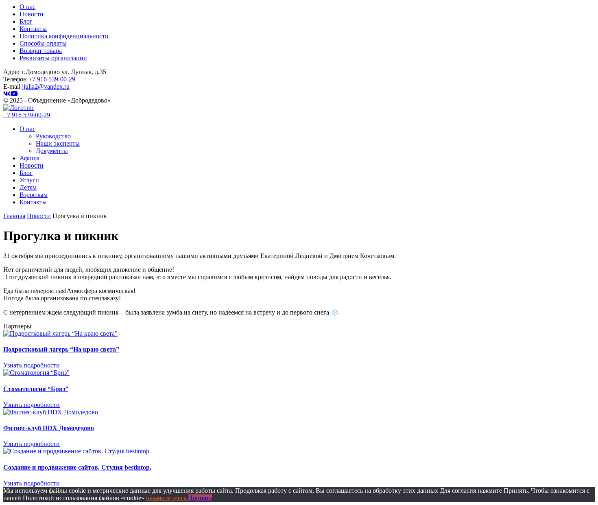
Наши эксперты (58, 143)
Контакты (33, 28)
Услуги (29, 180)
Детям (28, 187)
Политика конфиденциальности (64, 36)
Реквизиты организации (53, 58)
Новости (32, 14)
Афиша (29, 158)
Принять (200, 497)
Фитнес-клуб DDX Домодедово (48, 427)
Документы (52, 150)
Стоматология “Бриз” (35, 388)
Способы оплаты (43, 43)
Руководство (53, 136)
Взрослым (34, 194)
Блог (26, 21)
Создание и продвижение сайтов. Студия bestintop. (77, 467)
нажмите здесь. (167, 497)
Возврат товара (41, 50)
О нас (27, 6)
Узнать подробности (31, 365)
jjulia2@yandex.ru (46, 86)
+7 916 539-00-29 (51, 79)
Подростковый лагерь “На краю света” (61, 349)
